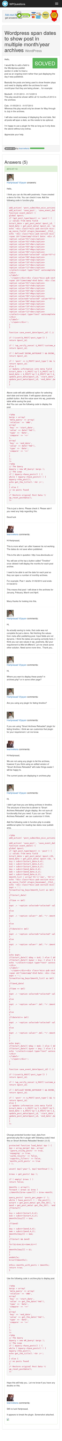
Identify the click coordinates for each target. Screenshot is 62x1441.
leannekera (24, 148)
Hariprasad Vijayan (17, 182)
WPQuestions (17, 4)
